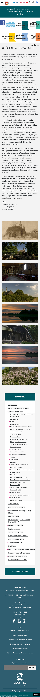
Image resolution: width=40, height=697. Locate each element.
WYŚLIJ (31, 668)
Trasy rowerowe (14, 459)
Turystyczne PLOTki (15, 543)
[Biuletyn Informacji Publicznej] (20, 2)
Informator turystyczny (16, 507)
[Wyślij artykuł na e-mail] (32, 45)
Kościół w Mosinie (15, 485)
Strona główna (12, 9)
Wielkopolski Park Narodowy (18, 442)
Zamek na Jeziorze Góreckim (18, 444)
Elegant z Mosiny (15, 424)
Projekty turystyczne (15, 525)
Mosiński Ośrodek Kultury (20, 635)
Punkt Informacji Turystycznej (18, 408)
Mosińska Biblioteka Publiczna (20, 644)
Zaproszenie (12, 405)
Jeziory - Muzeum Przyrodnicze (19, 464)
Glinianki (12, 457)
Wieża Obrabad (14, 475)
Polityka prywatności (19, 691)
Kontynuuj (36, 694)
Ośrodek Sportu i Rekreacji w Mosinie (20, 639)
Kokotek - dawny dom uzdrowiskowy (20, 480)
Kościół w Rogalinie (15, 490)
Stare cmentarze (15, 497)
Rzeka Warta (14, 419)
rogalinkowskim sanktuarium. (12, 198)
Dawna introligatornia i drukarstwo (20, 495)
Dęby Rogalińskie (15, 437)
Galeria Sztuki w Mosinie (20, 648)
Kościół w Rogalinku (16, 500)
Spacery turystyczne (15, 532)
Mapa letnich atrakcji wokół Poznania (21, 549)
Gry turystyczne (14, 529)
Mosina (12, 421)
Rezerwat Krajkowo (16, 467)
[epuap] (15, 2)
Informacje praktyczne (16, 539)
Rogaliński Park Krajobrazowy (18, 439)
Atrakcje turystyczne (15, 412)
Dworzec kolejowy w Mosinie (18, 477)
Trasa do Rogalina (15, 434)
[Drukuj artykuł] (35, 45)
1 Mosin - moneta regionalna (18, 487)
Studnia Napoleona (15, 447)
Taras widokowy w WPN (17, 452)
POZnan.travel (13, 516)
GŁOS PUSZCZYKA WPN (17, 560)
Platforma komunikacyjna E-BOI (20, 631)
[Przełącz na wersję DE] (27, 2)
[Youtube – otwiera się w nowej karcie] (19, 620)
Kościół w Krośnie (15, 492)
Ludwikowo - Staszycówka (17, 482)
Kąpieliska (13, 462)
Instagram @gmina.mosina (17, 556)
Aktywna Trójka (13, 504)
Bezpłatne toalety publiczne (18, 536)
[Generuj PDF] (37, 45)
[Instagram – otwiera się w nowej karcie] (24, 620)
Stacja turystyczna (15, 449)
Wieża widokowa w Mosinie (18, 454)
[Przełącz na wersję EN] (24, 2)
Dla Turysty (25, 9)
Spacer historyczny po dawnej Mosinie (21, 426)
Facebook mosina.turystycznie (19, 553)
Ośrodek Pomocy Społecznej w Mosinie (20, 653)
